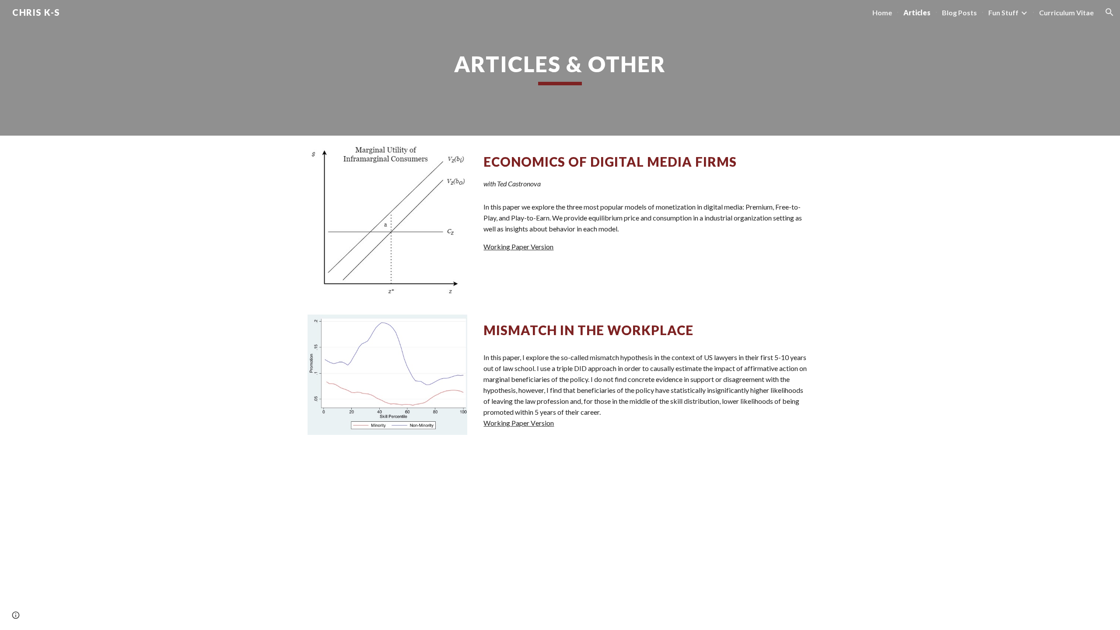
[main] (560, 68)
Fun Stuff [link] (1003, 12)
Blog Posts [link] (959, 12)
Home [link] (882, 12)
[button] (1109, 12)
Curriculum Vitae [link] (1066, 12)
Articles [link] (917, 12)
